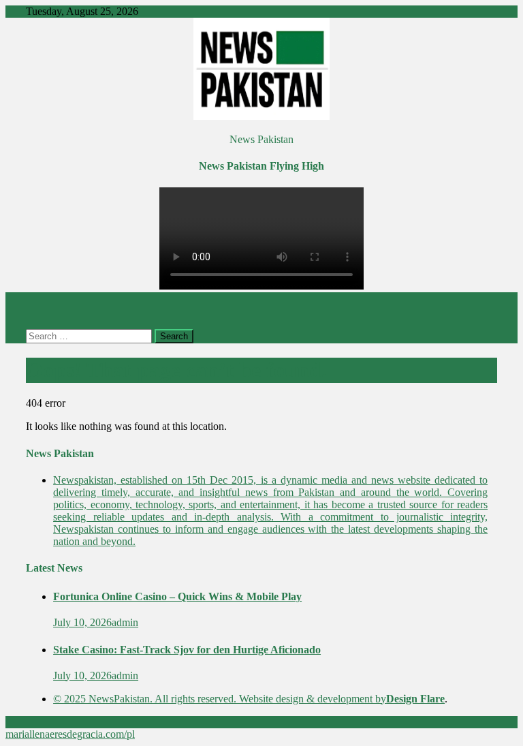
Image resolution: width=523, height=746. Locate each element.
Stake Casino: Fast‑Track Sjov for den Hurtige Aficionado (187, 649)
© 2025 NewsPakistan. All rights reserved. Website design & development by (219, 698)
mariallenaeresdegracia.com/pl (70, 734)
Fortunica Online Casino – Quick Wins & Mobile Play (177, 596)
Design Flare (415, 698)
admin (125, 622)
